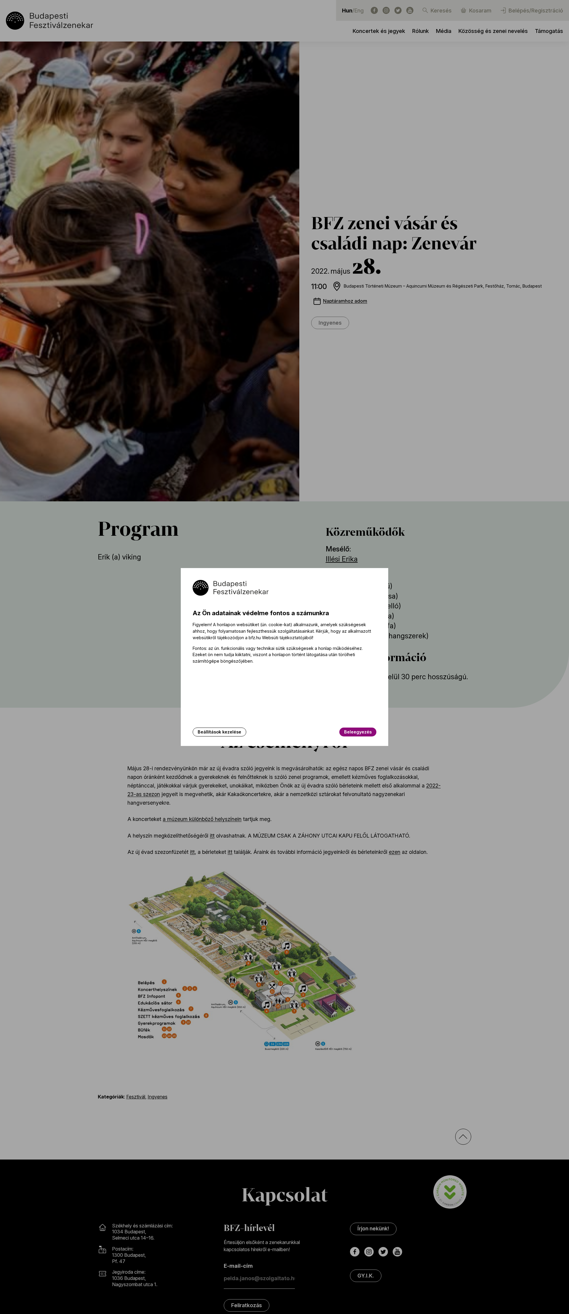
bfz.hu (255, 637)
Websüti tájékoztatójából (287, 637)
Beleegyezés (358, 731)
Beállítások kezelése (219, 731)
